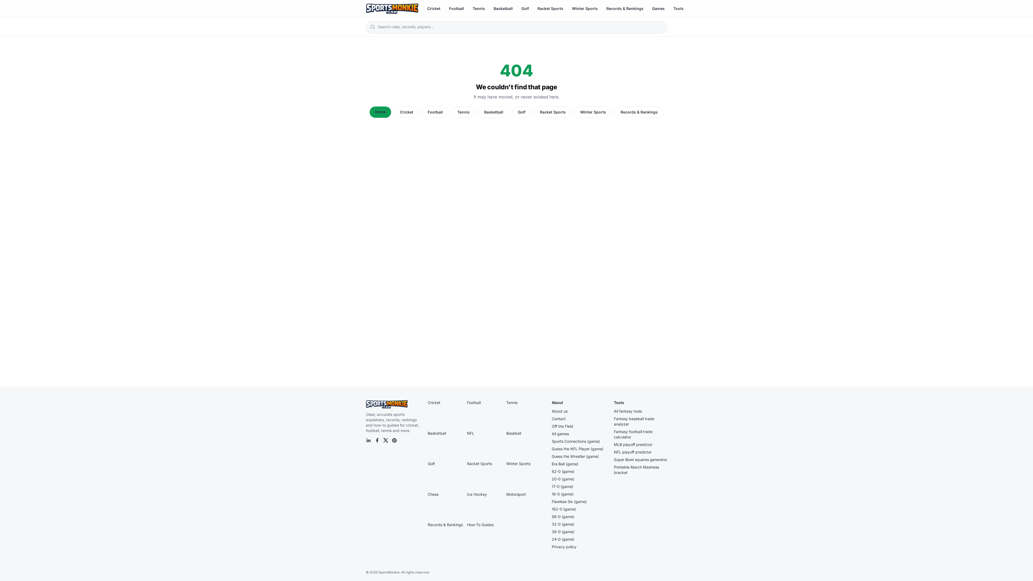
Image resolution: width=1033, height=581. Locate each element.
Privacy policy (564, 546)
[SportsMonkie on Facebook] (377, 440)
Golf (525, 8)
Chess (433, 494)
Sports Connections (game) (576, 441)
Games (658, 8)
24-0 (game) (563, 539)
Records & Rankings (624, 8)
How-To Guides (480, 524)
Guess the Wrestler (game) (575, 456)
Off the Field (562, 426)
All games (560, 433)
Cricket (433, 8)
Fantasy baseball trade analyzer (634, 421)
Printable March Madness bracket (636, 470)
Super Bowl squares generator (640, 459)
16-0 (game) (563, 494)
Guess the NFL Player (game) (577, 449)
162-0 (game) (564, 509)
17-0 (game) (562, 486)
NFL (470, 433)
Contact (559, 418)
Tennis (479, 8)
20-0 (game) (563, 479)
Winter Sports (585, 8)
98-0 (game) (563, 516)
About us (560, 411)
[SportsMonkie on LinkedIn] (368, 440)
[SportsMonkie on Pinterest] (394, 440)
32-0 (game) (563, 524)
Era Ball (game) (565, 464)
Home (380, 111)
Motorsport (516, 494)
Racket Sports (550, 8)
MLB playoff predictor (633, 444)
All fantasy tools (628, 411)
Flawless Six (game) (569, 501)
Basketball (503, 8)
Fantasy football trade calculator (633, 434)
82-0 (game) (563, 471)
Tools (678, 8)
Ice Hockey (477, 494)
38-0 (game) (563, 531)
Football (456, 8)
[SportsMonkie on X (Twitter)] (385, 440)
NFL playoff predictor (633, 452)
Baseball (513, 433)
